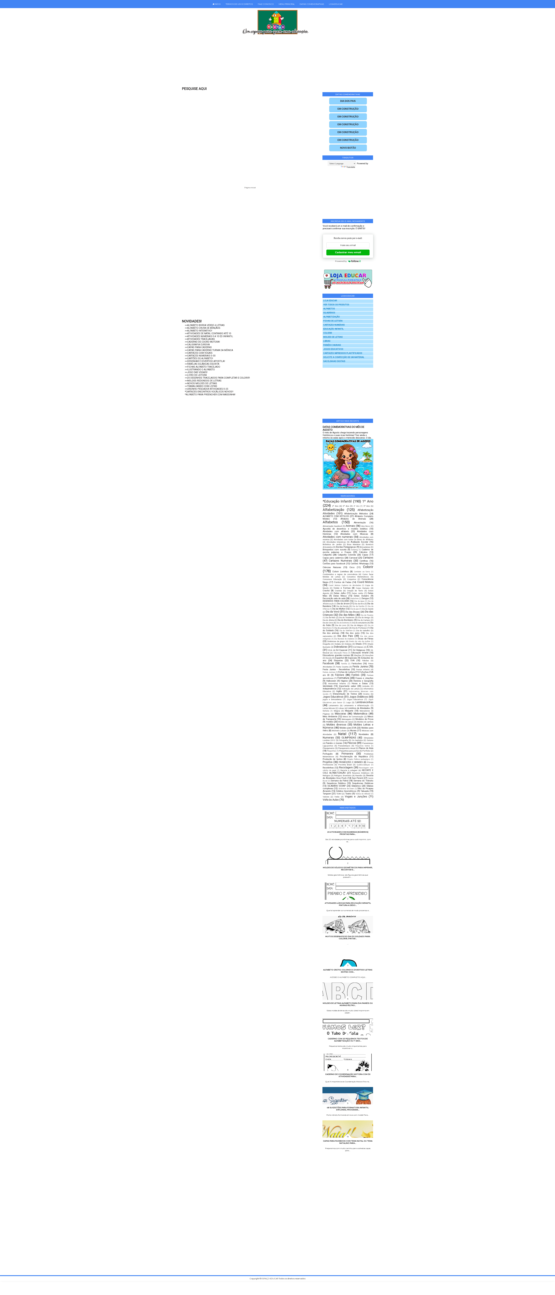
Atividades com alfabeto (336, 531)
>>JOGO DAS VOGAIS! (196, 372)
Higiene (344, 681)
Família (344, 664)
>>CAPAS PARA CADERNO (198, 347)
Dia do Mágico (356, 625)
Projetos (328, 761)
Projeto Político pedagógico (358, 759)
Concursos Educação (332, 579)
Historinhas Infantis (337, 683)
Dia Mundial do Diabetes (344, 639)
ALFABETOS (329, 309)
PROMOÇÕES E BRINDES (351, 762)
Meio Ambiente (330, 716)
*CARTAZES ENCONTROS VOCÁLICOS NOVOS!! (209, 391)
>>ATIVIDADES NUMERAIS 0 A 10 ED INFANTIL (209, 336)
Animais (350, 525)
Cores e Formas (342, 588)
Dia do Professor (359, 628)
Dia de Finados (367, 615)
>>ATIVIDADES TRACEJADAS (200, 339)
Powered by (341, 261)
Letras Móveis (329, 708)
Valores (326, 797)
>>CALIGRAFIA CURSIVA (197, 344)
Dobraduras (340, 646)
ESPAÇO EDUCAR (270, 1278)
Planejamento (328, 748)
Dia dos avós (353, 633)
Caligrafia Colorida (347, 554)
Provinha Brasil (345, 764)
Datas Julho (340, 593)
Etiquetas (338, 660)
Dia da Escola (342, 606)
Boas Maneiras (353, 544)
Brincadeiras (365, 547)
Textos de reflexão (363, 794)
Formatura (343, 677)
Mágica (337, 711)
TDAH (338, 794)
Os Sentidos (357, 740)
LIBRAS (326, 341)
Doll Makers (358, 647)
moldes (329, 721)
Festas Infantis (363, 669)
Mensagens (347, 719)
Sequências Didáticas (362, 783)
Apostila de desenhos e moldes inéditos (345, 528)
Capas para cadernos (333, 558)
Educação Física (340, 653)
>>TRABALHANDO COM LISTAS (201, 386)
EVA (353, 660)
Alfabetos (330, 522)
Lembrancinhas (364, 702)
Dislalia (338, 644)
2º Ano (335, 506)
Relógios (326, 775)
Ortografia (343, 740)
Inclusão (366, 686)
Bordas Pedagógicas (346, 547)
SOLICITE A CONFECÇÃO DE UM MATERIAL (343, 357)
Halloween (331, 681)
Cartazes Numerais (340, 560)
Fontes (355, 674)
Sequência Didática (336, 783)
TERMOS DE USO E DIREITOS (239, 4)
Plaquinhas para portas (349, 751)
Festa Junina (360, 666)
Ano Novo (365, 526)
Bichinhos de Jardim (332, 544)
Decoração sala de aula (334, 598)
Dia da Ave (359, 603)
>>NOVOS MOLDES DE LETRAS (201, 383)
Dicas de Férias (365, 638)
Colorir (368, 567)
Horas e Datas (360, 683)
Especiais (352, 658)
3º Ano (346, 506)
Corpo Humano (362, 588)
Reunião (358, 775)
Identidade (328, 686)
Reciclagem (346, 767)
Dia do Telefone (346, 631)
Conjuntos (351, 579)
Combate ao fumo (362, 572)
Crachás (338, 590)
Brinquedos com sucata (334, 549)
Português (328, 754)
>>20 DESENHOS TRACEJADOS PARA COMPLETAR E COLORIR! (217, 377)
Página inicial (250, 187)
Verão (337, 797)
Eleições (357, 655)
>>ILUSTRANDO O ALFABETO (200, 369)
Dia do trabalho (363, 630)
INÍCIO (217, 4)
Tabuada (365, 791)
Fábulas (365, 660)
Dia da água (359, 601)
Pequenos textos (362, 746)
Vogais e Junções (356, 796)
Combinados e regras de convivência (340, 574)
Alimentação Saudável (332, 526)
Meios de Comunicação (353, 716)
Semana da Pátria (339, 780)
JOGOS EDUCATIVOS (333, 349)
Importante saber (347, 686)
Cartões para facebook (334, 563)
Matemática (360, 713)
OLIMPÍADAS (349, 737)
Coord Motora (365, 582)
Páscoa (351, 742)
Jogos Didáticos (358, 696)
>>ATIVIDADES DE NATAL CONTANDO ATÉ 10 (208, 333)
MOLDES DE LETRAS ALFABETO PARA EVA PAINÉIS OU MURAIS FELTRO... (348, 1004)
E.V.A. (370, 646)
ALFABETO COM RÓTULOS (336, 516)
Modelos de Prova (364, 719)
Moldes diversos (336, 724)
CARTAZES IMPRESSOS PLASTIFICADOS (342, 353)
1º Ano (367, 501)
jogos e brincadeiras (332, 699)
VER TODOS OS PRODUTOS (336, 304)
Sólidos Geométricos (346, 791)
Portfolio (366, 751)
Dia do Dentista (343, 623)
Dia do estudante (359, 623)
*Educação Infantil (337, 501)
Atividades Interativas (336, 542)
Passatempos (344, 746)
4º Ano (356, 506)
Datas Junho (357, 593)
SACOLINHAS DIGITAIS (334, 361)
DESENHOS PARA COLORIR (336, 601)
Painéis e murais (334, 743)
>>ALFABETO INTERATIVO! (198, 330)
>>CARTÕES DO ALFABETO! (199, 358)
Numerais (328, 737)
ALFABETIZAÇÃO (331, 317)
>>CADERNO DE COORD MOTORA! (202, 341)
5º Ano (366, 506)
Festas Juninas (329, 672)
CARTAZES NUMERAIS (334, 325)
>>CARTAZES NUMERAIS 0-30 (200, 355)
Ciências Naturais (332, 567)
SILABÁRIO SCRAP (337, 786)
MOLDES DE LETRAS (333, 337)
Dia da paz (354, 609)
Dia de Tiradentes (346, 617)
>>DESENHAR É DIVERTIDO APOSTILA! (205, 361)
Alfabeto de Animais (353, 519)
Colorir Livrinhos (340, 571)
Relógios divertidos (342, 775)
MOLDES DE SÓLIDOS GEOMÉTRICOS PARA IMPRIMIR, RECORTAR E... (348, 868)
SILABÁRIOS (329, 313)
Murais (353, 730)
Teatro (348, 793)
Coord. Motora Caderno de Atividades (345, 585)
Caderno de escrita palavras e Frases (348, 550)
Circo (352, 567)
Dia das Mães (347, 614)
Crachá (326, 590)
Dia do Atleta (328, 620)
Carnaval (353, 558)
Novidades (364, 734)
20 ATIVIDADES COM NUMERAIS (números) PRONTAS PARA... (347, 833)
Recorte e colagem (349, 770)
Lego (348, 702)
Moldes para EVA (348, 728)
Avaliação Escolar (359, 542)
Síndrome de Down (346, 789)
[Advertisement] (271, 62)
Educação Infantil (360, 652)
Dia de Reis (330, 617)
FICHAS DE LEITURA (333, 321)
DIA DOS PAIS (348, 101)
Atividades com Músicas (354, 534)
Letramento (334, 705)
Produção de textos (333, 759)
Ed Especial (341, 650)
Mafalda (326, 711)
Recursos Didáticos (360, 773)
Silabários (356, 786)
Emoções (369, 655)
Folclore (339, 674)
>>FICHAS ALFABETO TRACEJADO (202, 366)
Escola (329, 658)
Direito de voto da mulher (359, 641)
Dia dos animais (331, 633)
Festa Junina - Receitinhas (336, 669)
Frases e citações (364, 678)
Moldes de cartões (365, 722)
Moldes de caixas (345, 722)
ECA (330, 650)
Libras (341, 708)
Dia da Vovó (332, 611)
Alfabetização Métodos (356, 513)
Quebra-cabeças (363, 765)
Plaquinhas (331, 751)
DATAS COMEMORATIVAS (312, 4)
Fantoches (357, 663)
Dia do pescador (341, 628)
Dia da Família (358, 606)
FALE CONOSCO (266, 4)
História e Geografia (363, 681)
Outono (370, 740)
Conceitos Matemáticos (358, 577)
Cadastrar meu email (348, 252)
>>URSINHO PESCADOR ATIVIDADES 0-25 (206, 389)
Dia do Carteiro (363, 620)
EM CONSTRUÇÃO (347, 109)
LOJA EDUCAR (336, 4)
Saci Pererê (357, 778)
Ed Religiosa (359, 650)
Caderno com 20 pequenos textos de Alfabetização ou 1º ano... (348, 1040)
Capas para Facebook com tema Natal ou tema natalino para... (347, 1142)
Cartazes (368, 557)
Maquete (349, 710)
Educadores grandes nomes (336, 655)
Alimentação (360, 522)
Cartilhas (364, 561)
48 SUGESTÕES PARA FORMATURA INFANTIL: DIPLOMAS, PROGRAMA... (348, 1109)
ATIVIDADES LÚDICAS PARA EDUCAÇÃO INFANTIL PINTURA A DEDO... (348, 904)
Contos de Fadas (342, 582)
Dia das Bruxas (352, 612)
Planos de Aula (366, 748)
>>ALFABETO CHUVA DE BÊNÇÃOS (202, 328)
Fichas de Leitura (346, 672)
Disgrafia (326, 644)
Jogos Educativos (333, 696)
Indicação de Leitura (351, 689)
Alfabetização (333, 510)
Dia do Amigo (364, 617)
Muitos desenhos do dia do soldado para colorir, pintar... (347, 937)
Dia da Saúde (367, 609)
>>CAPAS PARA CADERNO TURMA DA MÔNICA (209, 350)
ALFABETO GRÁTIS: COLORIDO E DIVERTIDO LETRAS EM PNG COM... (347, 971)
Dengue (365, 598)
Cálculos (363, 552)
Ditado (359, 644)
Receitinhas (328, 767)
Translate (350, 167)
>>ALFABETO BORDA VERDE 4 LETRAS (205, 325)
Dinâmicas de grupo (336, 641)
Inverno (366, 694)
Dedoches (354, 599)
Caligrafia (327, 554)
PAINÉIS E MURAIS (332, 345)
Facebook (328, 663)
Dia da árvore (343, 603)
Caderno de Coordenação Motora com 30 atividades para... (347, 1075)
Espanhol (339, 658)
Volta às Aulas (331, 799)
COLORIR (327, 333)
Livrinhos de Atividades (359, 708)
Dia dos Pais (345, 635)
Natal (342, 734)
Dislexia (348, 644)
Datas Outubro (361, 595)
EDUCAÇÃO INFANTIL (333, 329)
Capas (365, 554)
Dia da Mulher (338, 608)
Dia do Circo (328, 623)
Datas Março (340, 595)
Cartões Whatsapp (360, 563)
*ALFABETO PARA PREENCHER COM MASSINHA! (210, 394)
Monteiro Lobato (339, 730)
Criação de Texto (355, 590)
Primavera (347, 753)
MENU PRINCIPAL (287, 4)
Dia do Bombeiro (346, 620)
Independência (329, 688)
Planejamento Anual (346, 748)
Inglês (339, 691)
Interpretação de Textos (345, 694)
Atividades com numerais (338, 536)
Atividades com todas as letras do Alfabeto (353, 539)
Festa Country (342, 667)
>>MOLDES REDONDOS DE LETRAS (203, 380)
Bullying (354, 550)
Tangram (327, 793)
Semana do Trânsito (363, 780)
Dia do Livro (340, 625)
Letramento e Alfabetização (356, 705)
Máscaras (340, 713)
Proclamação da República (354, 756)
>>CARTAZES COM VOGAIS (198, 353)
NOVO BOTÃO (348, 148)
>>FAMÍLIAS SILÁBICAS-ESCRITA (202, 364)
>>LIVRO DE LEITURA (196, 375)
